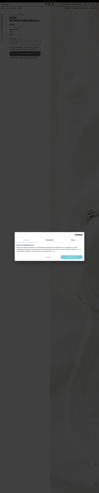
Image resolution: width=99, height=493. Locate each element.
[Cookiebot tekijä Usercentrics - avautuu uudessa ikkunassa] (76, 235)
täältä (77, 249)
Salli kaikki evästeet (71, 257)
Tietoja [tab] (73, 240)
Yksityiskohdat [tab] (49, 240)
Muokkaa (48, 257)
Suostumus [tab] (26, 240)
